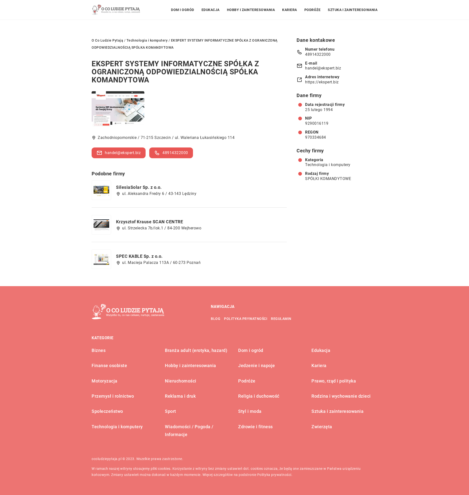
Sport (170, 411)
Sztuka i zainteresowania (352, 10)
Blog (215, 319)
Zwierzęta (321, 426)
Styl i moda (250, 411)
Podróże (312, 10)
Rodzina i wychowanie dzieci (341, 396)
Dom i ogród (182, 10)
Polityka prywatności (245, 319)
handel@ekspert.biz (123, 152)
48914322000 (175, 152)
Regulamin (281, 319)
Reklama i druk (180, 396)
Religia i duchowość (258, 396)
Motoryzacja (104, 380)
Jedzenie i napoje (256, 365)
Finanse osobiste (109, 365)
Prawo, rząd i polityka (333, 380)
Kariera (289, 10)
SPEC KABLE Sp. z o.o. (139, 256)
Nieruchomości (180, 380)
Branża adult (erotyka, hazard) (196, 350)
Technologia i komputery (328, 164)
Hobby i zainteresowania (251, 10)
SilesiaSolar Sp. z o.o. (139, 187)
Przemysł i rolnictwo (113, 396)
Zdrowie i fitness (255, 426)
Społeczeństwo (107, 411)
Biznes (99, 350)
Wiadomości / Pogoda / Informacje (189, 430)
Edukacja (211, 10)
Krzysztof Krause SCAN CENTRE (149, 221)
